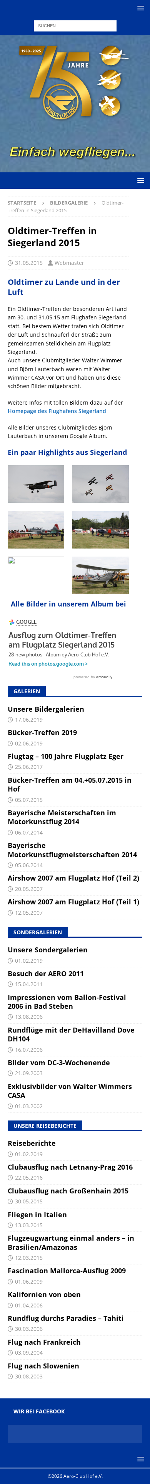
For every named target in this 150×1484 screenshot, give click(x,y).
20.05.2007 (29, 888)
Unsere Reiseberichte (45, 1125)
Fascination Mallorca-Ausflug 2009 (67, 1270)
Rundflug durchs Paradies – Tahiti (66, 1318)
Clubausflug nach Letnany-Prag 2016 (70, 1167)
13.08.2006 (29, 1016)
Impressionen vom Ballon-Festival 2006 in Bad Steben (67, 1002)
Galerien (26, 691)
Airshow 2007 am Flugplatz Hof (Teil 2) (73, 877)
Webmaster (69, 262)
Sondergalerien (37, 932)
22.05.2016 (29, 1177)
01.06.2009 (29, 1281)
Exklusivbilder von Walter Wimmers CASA (70, 1091)
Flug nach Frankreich (44, 1342)
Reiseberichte (32, 1143)
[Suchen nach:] (75, 25)
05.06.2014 (29, 865)
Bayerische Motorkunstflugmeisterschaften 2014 (72, 850)
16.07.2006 (29, 1049)
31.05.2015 (29, 262)
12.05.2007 (29, 912)
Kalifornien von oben (44, 1294)
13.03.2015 (29, 1225)
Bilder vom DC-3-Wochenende (59, 1062)
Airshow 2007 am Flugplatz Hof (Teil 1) (73, 901)
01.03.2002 (29, 1106)
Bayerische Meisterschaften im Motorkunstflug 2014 (62, 817)
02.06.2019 (29, 743)
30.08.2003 (29, 1376)
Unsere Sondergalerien (48, 949)
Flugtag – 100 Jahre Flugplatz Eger (65, 756)
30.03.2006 (29, 1328)
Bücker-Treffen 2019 (42, 732)
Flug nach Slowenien (43, 1365)
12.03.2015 (29, 1257)
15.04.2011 (29, 984)
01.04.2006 (29, 1305)
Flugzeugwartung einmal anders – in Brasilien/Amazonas (71, 1242)
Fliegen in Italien (37, 1214)
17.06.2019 (29, 719)
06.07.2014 (29, 832)
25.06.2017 (29, 766)
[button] (139, 8)
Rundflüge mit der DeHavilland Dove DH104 (71, 1034)
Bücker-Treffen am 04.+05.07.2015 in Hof (70, 784)
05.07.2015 (29, 799)
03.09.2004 (29, 1352)
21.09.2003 (29, 1073)
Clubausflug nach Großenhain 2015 (68, 1190)
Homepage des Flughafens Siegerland (57, 411)
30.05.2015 (29, 1201)
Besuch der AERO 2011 (46, 973)
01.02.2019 (29, 960)
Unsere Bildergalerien (46, 709)
